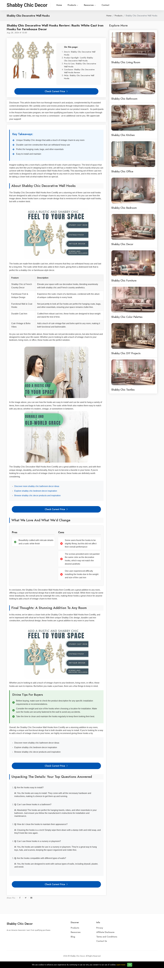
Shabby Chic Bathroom (124, 99)
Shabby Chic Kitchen (123, 135)
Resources (89, 5)
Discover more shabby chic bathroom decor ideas (36, 486)
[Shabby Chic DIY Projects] (133, 335)
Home (59, 5)
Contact (105, 5)
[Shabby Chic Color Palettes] (133, 299)
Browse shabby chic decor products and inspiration (37, 495)
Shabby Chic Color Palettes (126, 317)
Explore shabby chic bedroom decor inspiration (35, 491)
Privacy (99, 927)
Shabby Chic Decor (122, 244)
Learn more (120, 965)
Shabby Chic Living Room (125, 62)
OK (129, 965)
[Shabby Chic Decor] (133, 226)
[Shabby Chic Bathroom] (133, 81)
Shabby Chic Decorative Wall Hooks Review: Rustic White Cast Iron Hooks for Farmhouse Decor (55, 27)
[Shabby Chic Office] (133, 153)
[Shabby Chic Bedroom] (133, 190)
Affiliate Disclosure (105, 932)
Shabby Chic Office (122, 171)
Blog (73, 936)
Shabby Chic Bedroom (124, 208)
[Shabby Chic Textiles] (133, 372)
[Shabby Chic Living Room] (133, 44)
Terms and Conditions (106, 936)
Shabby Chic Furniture (123, 280)
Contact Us (101, 941)
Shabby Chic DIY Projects (126, 353)
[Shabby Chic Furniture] (133, 263)
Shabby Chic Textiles (123, 389)
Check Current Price (55, 91)
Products (72, 5)
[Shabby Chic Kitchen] (133, 117)
